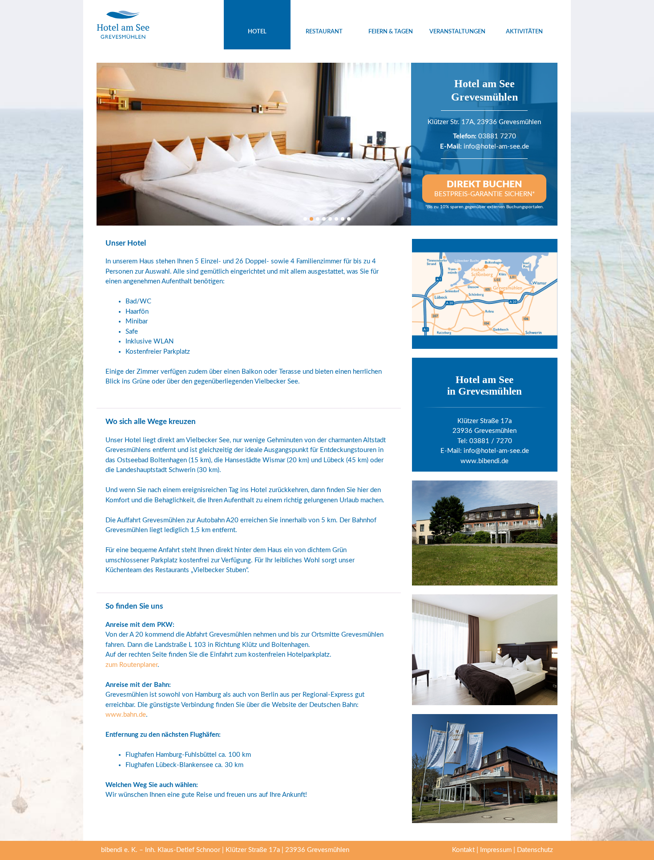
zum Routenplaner (131, 665)
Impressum (496, 850)
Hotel (257, 32)
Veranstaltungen (457, 32)
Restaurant (324, 32)
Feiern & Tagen (390, 32)
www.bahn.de (125, 714)
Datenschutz (535, 850)
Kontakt (463, 850)
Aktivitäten (524, 32)
